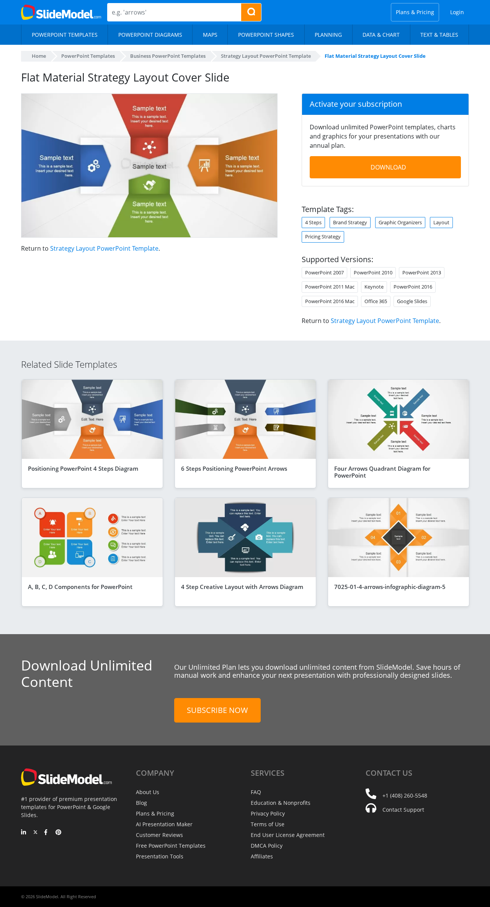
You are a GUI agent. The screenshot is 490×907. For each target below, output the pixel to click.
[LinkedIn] (24, 833)
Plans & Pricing (415, 12)
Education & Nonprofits (280, 802)
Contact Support (403, 809)
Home (39, 55)
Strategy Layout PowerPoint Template (104, 248)
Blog (141, 802)
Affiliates (262, 856)
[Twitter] (35, 833)
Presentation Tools (159, 856)
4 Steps (313, 222)
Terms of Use (267, 824)
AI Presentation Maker (164, 824)
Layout (441, 222)
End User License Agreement (288, 834)
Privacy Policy (268, 813)
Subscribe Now (217, 710)
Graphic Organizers (400, 222)
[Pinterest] (58, 833)
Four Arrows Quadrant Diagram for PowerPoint (382, 472)
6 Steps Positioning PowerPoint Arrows (234, 468)
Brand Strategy (350, 222)
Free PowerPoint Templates (171, 845)
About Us (147, 792)
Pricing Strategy (323, 236)
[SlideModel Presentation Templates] (61, 12)
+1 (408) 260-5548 (404, 795)
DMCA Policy (267, 845)
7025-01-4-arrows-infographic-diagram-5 (390, 587)
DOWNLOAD (388, 167)
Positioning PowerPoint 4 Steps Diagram (83, 468)
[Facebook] (47, 833)
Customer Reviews (159, 834)
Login (457, 12)
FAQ (256, 792)
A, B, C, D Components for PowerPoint (80, 587)
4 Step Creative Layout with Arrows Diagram (242, 587)
